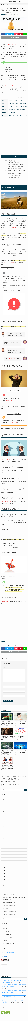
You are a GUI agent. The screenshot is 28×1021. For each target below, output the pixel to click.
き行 (4, 817)
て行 (4, 853)
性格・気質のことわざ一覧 (9, 902)
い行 (3, 14)
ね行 (4, 867)
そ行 (4, 841)
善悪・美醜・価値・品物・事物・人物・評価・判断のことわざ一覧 (14, 898)
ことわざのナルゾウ (14, 1)
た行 (4, 844)
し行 (4, 832)
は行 (4, 873)
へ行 (4, 882)
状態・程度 (5, 908)
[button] (26, 1)
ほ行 (4, 885)
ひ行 (4, 876)
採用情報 (5, 940)
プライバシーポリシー (8, 937)
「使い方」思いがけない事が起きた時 (15, 166)
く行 (4, 820)
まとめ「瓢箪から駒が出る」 (13, 177)
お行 (4, 811)
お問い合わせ (6, 928)
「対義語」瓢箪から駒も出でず (14, 173)
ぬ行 (4, 864)
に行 (4, 861)
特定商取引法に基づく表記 (9, 943)
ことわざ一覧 (6, 931)
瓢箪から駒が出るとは (10, 161)
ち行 (4, 847)
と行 (4, 855)
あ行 (4, 799)
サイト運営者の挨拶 (7, 934)
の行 (4, 870)
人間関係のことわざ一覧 (8, 894)
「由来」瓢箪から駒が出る (13, 162)
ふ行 (4, 879)
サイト (4, 694)
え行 (4, 808)
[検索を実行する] (25, 790)
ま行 (4, 888)
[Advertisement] (14, 137)
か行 (4, 814)
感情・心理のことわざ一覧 (9, 905)
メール (4, 689)
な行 (4, 858)
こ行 (4, 826)
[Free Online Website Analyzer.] (4, 966)
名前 (4, 684)
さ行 (4, 829)
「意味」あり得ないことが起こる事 (15, 164)
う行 (4, 805)
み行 (4, 891)
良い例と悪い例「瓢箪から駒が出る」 (15, 168)
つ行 (4, 850)
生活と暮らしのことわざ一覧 (9, 911)
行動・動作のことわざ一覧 (9, 914)
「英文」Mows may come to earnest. (15, 175)
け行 (4, 823)
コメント (5, 667)
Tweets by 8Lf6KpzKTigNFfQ (7, 952)
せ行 (4, 838)
